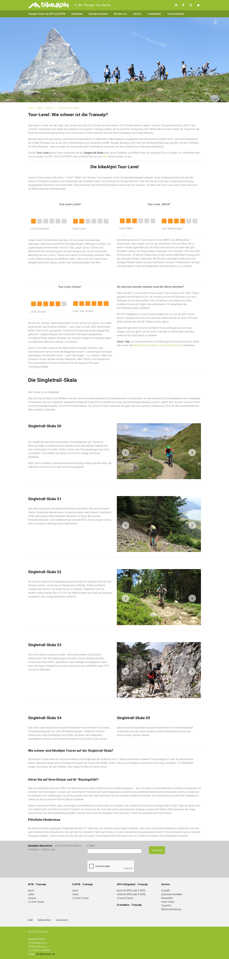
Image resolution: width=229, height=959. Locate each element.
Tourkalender (154, 13)
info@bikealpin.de (45, 954)
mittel (31, 894)
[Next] (192, 452)
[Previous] (125, 452)
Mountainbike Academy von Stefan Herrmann (157, 345)
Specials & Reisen (98, 13)
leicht (75, 890)
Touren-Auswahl (175, 13)
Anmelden (157, 850)
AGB (30, 919)
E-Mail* (91, 845)
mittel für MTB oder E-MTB (131, 894)
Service (137, 13)
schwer (32, 898)
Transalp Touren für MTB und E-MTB (46, 13)
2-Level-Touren (36, 901)
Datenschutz (44, 919)
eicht (31, 890)
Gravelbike (77, 13)
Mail (104, 156)
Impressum (62, 919)
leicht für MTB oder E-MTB (131, 890)
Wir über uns (120, 13)
